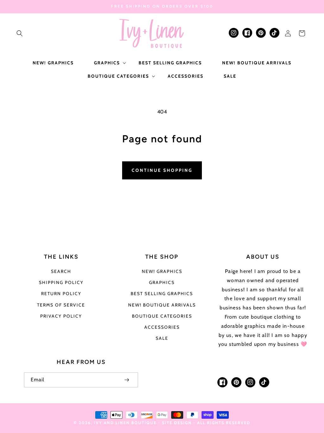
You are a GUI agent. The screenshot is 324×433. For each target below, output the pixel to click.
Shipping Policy (61, 282)
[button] (20, 33)
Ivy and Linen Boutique (126, 422)
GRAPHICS (162, 282)
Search (61, 271)
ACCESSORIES (162, 327)
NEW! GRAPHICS (162, 271)
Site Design (177, 422)
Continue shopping (162, 170)
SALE (162, 338)
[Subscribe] (126, 379)
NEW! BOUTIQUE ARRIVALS (162, 305)
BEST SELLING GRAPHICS (162, 293)
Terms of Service (61, 305)
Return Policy (61, 293)
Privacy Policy (61, 316)
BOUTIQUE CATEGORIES (162, 316)
